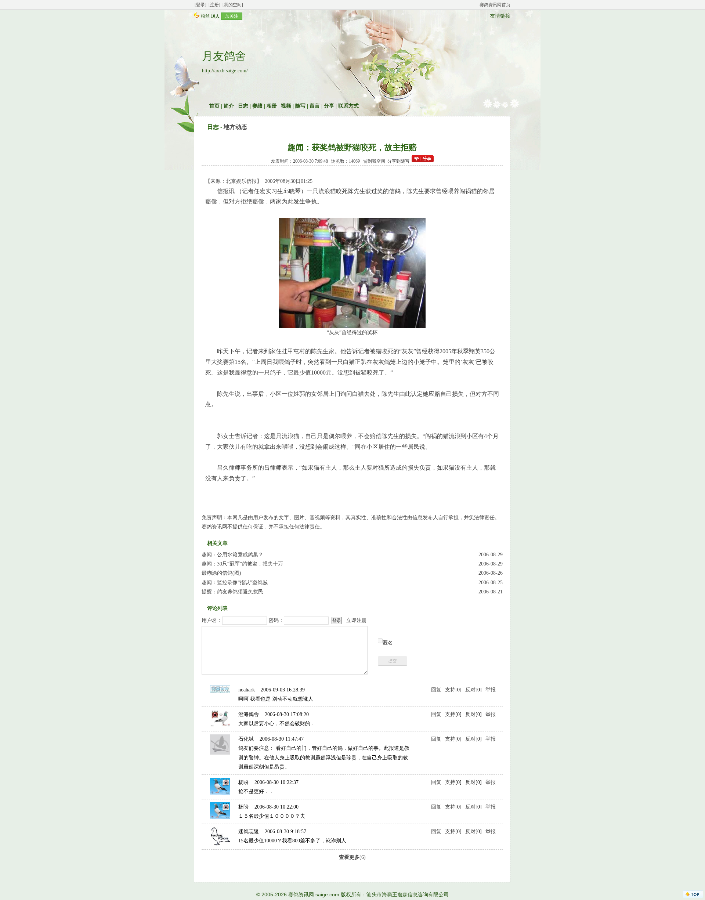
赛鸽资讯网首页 (495, 4)
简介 (229, 106)
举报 (490, 690)
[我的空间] (233, 4)
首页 (214, 106)
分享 (329, 106)
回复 (436, 690)
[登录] (200, 4)
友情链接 (500, 16)
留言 (315, 106)
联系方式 (348, 106)
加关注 (231, 16)
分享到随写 (398, 161)
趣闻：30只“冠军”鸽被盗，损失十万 (242, 564)
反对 (470, 690)
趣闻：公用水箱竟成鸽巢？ (232, 554)
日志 (243, 106)
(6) (352, 857)
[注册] (214, 4)
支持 (450, 690)
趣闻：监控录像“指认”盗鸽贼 (235, 582)
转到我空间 (374, 161)
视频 (286, 106)
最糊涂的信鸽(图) (221, 573)
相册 (272, 106)
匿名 (388, 643)
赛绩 (257, 106)
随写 (300, 106)
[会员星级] (195, 16)
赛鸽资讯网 (301, 894)
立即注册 (356, 620)
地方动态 (235, 127)
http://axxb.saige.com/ (225, 70)
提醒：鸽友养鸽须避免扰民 (238, 591)
